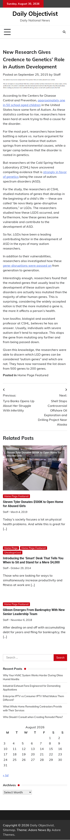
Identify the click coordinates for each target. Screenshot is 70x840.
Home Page (11, 548)
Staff (56, 74)
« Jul (6, 775)
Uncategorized (12, 552)
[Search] (64, 32)
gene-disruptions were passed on (27, 265)
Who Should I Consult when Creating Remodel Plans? (33, 717)
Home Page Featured (33, 375)
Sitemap (9, 830)
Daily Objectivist (35, 13)
